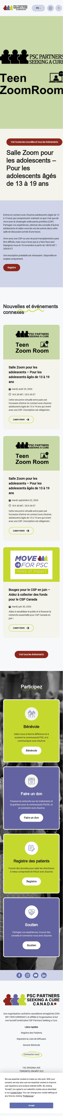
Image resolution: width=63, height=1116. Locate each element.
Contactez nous (31, 1054)
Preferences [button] (28, 1096)
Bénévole (31, 750)
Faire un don (31, 817)
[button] (38, 8)
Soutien (31, 945)
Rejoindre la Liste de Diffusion (31, 1039)
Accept (31, 1105)
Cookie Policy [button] (16, 1093)
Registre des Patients (31, 1033)
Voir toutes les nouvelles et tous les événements (34, 142)
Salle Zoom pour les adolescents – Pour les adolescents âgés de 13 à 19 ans (29, 374)
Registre (12, 267)
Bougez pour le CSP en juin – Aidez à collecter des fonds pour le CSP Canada (29, 594)
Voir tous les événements (31, 654)
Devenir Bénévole (31, 1045)
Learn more (18, 419)
